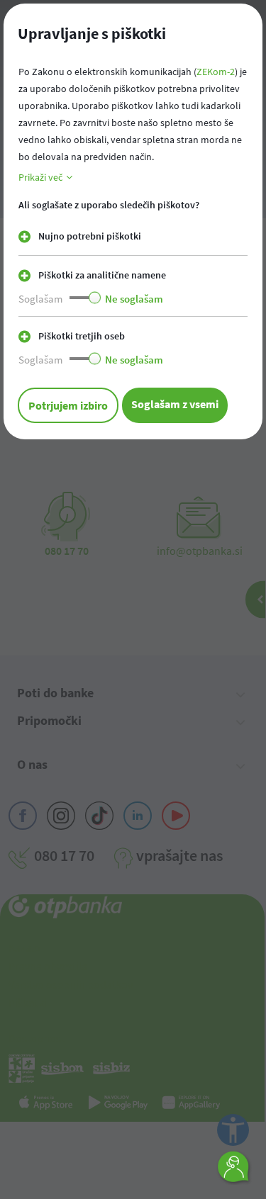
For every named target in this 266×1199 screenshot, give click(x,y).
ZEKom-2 (215, 71)
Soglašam (40, 298)
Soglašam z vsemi (174, 404)
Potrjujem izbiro (68, 405)
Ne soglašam (134, 298)
